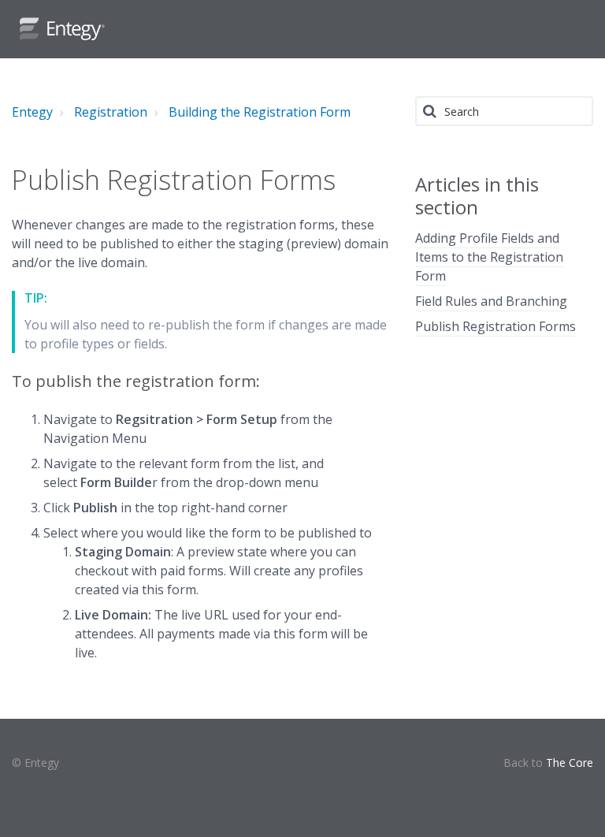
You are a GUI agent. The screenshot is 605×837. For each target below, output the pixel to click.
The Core (569, 762)
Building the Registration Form (260, 112)
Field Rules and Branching (491, 301)
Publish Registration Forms (495, 326)
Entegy (32, 112)
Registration (110, 112)
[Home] (62, 29)
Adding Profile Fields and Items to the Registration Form (489, 257)
